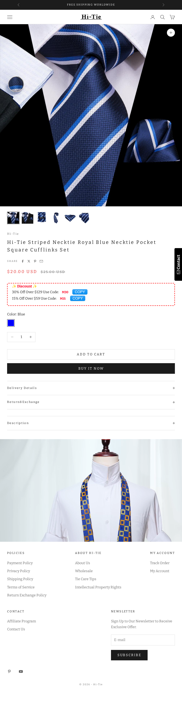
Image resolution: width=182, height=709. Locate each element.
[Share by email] (41, 261)
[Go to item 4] (56, 218)
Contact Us (16, 629)
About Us (82, 563)
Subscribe (129, 655)
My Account (159, 571)
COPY (80, 291)
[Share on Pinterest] (35, 261)
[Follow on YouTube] (21, 671)
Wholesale (84, 571)
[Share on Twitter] (29, 261)
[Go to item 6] (84, 218)
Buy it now (91, 368)
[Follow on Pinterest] (9, 671)
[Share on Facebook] (22, 261)
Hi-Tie (13, 233)
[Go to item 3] (42, 218)
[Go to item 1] (13, 218)
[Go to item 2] (27, 218)
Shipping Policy (20, 579)
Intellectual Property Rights (98, 587)
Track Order (160, 563)
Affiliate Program (21, 621)
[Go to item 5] (70, 218)
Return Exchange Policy (26, 595)
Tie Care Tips (85, 579)
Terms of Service (21, 587)
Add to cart (91, 354)
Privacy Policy (18, 571)
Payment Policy (20, 563)
